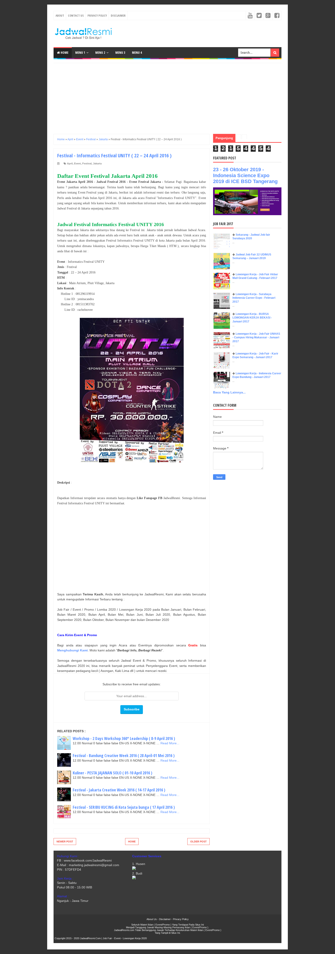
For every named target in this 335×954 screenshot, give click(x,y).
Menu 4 (137, 52)
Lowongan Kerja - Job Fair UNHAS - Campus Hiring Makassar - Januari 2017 (256, 337)
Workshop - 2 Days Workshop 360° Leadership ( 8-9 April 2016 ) (124, 738)
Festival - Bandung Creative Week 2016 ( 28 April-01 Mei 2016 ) (124, 755)
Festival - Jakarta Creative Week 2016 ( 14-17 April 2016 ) (119, 790)
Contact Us (76, 15)
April (70, 163)
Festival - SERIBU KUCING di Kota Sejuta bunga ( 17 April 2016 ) (124, 807)
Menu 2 (100, 52)
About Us (152, 919)
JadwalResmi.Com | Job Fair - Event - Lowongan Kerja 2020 (113, 938)
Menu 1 (80, 52)
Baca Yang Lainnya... (229, 392)
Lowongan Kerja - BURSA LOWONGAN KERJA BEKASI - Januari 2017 (252, 317)
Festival (87, 163)
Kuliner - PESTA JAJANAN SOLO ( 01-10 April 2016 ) (112, 772)
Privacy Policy (97, 15)
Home (64, 52)
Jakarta (97, 163)
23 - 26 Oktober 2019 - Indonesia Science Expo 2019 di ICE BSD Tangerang (245, 175)
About (60, 15)
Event (77, 163)
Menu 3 (120, 52)
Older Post (198, 841)
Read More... (169, 743)
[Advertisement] (167, 95)
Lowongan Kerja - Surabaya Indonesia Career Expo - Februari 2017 (253, 298)
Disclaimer (118, 15)
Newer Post (65, 841)
